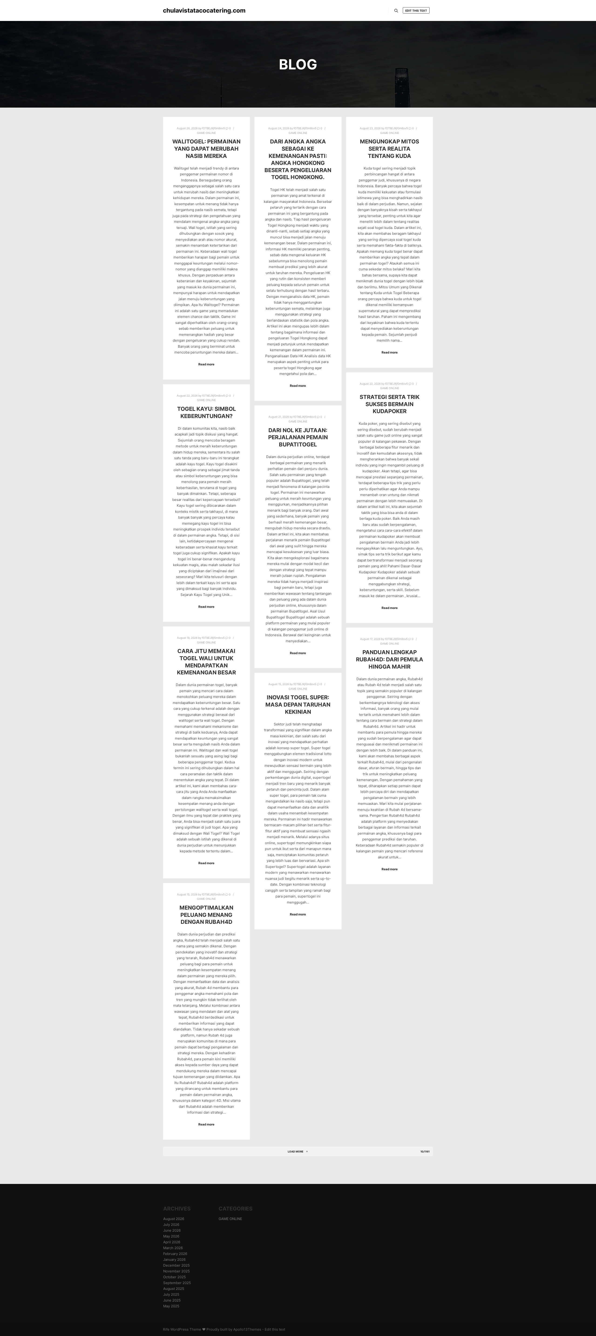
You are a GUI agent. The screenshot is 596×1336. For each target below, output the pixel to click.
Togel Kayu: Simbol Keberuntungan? (206, 412)
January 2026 (174, 1259)
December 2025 (176, 1265)
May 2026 (171, 1236)
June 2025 (172, 1300)
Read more (206, 364)
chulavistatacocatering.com (186, 10)
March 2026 (173, 1248)
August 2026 (173, 1219)
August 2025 (173, 1288)
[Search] (396, 11)
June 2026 (172, 1230)
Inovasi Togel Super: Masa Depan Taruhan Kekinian (297, 704)
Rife (166, 1329)
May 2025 (171, 1306)
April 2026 (171, 1242)
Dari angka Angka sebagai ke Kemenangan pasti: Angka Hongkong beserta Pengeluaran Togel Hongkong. (297, 159)
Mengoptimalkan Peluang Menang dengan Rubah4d (206, 914)
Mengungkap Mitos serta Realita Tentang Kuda (389, 148)
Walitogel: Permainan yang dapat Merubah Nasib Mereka (206, 148)
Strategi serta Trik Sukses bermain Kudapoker (390, 404)
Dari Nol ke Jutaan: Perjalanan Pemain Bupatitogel (298, 437)
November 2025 (176, 1271)
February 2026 (175, 1253)
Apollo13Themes (247, 1329)
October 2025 (174, 1277)
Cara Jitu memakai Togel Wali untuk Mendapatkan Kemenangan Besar (206, 662)
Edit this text (416, 10)
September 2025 (177, 1283)
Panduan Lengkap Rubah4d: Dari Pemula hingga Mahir (389, 659)
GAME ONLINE (206, 133)
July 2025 (171, 1294)
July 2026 (171, 1224)
